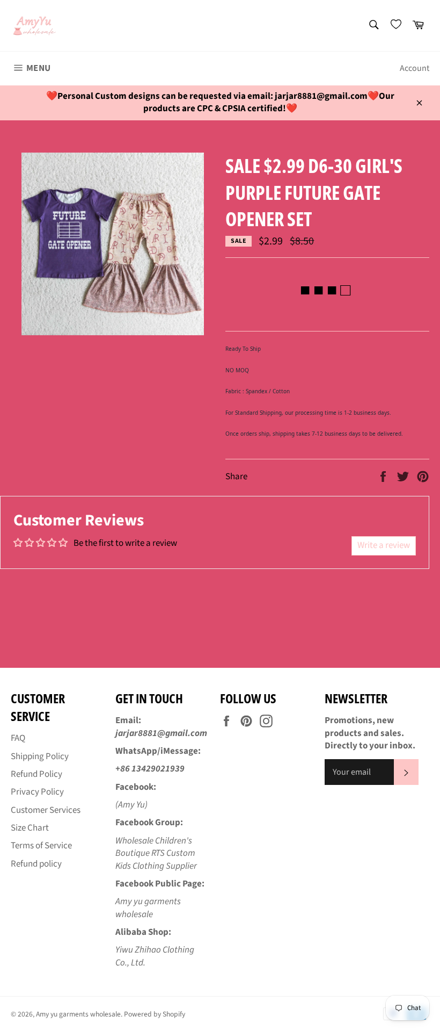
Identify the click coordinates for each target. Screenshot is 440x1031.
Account (414, 68)
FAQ (18, 738)
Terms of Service (41, 845)
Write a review (383, 545)
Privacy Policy (37, 791)
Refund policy (36, 863)
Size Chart (30, 827)
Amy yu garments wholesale (78, 1014)
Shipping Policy (40, 756)
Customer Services (45, 810)
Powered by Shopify (154, 1014)
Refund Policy (36, 774)
